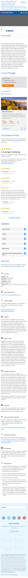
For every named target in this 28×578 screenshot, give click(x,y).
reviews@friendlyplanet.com (7, 163)
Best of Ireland (7, 112)
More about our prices (9, 572)
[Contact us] (21, 13)
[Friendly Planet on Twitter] (8, 517)
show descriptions (7, 94)
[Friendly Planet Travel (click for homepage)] (7, 13)
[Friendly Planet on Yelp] (24, 517)
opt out (6, 9)
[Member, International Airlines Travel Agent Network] (20, 542)
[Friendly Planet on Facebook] (3, 517)
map (25, 129)
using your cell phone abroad (8, 441)
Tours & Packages (6, 35)
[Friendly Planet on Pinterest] (19, 517)
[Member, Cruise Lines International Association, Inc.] (7, 549)
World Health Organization (7, 311)
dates (21, 129)
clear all (18, 85)
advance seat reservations (6, 570)
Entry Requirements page (14, 295)
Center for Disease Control (7, 309)
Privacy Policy (16, 9)
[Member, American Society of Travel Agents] (7, 540)
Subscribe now (14, 531)
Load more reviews (14, 218)
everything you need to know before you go (13, 266)
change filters (8, 85)
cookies (24, 7)
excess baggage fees (21, 569)
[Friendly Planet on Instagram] (14, 517)
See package (6, 128)
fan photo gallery (15, 140)
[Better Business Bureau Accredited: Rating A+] (20, 549)
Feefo (8, 156)
